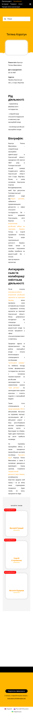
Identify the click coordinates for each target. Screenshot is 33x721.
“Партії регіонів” (17, 199)
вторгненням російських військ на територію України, (16, 226)
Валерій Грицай (16, 528)
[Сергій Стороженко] (16, 545)
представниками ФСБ (16, 409)
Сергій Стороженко (16, 559)
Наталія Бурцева (16, 590)
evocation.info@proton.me (16, 698)
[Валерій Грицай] (16, 515)
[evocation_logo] (9, 12)
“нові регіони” (14, 388)
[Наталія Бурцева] (16, 578)
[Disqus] (16, 636)
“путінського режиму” (16, 363)
